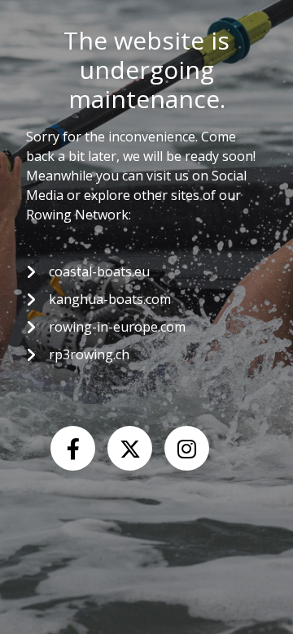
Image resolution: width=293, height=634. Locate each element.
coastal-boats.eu (99, 271)
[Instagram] (186, 448)
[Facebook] (72, 448)
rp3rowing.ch (89, 354)
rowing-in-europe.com (117, 327)
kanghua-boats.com (110, 299)
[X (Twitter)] (129, 448)
